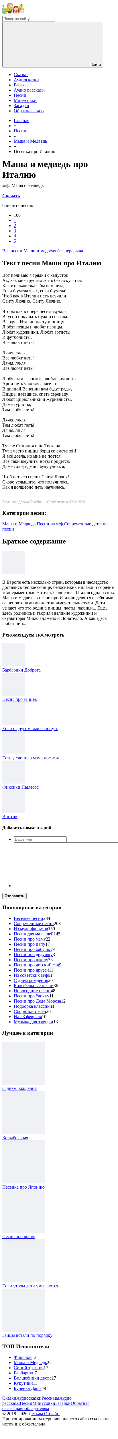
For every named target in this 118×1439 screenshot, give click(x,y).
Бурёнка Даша (28, 1388)
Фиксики (23, 1357)
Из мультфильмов (31, 928)
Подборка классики (33, 1006)
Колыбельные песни (34, 985)
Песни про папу (29, 944)
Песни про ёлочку (31, 995)
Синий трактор (29, 1367)
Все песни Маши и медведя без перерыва (42, 250)
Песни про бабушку (33, 949)
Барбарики (24, 1372)
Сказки (21, 74)
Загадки (21, 105)
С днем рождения (31, 980)
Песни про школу (31, 959)
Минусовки (25, 100)
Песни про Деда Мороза (37, 1001)
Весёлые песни (28, 918)
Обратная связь (29, 110)
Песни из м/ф (50, 523)
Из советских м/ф (31, 975)
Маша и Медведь (19, 523)
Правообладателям (30, 1408)
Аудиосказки (26, 79)
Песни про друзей (31, 970)
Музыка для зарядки (33, 1021)
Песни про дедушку (33, 954)
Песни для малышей (34, 933)
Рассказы (23, 84)
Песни (20, 95)
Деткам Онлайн (44, 1413)
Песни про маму (30, 939)
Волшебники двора (33, 1378)
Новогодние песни (32, 990)
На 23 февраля (28, 1016)
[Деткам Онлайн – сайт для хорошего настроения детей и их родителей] (13, 13)
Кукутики (23, 1383)
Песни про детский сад (36, 964)
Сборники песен (30, 1011)
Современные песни (34, 923)
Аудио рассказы (29, 90)
